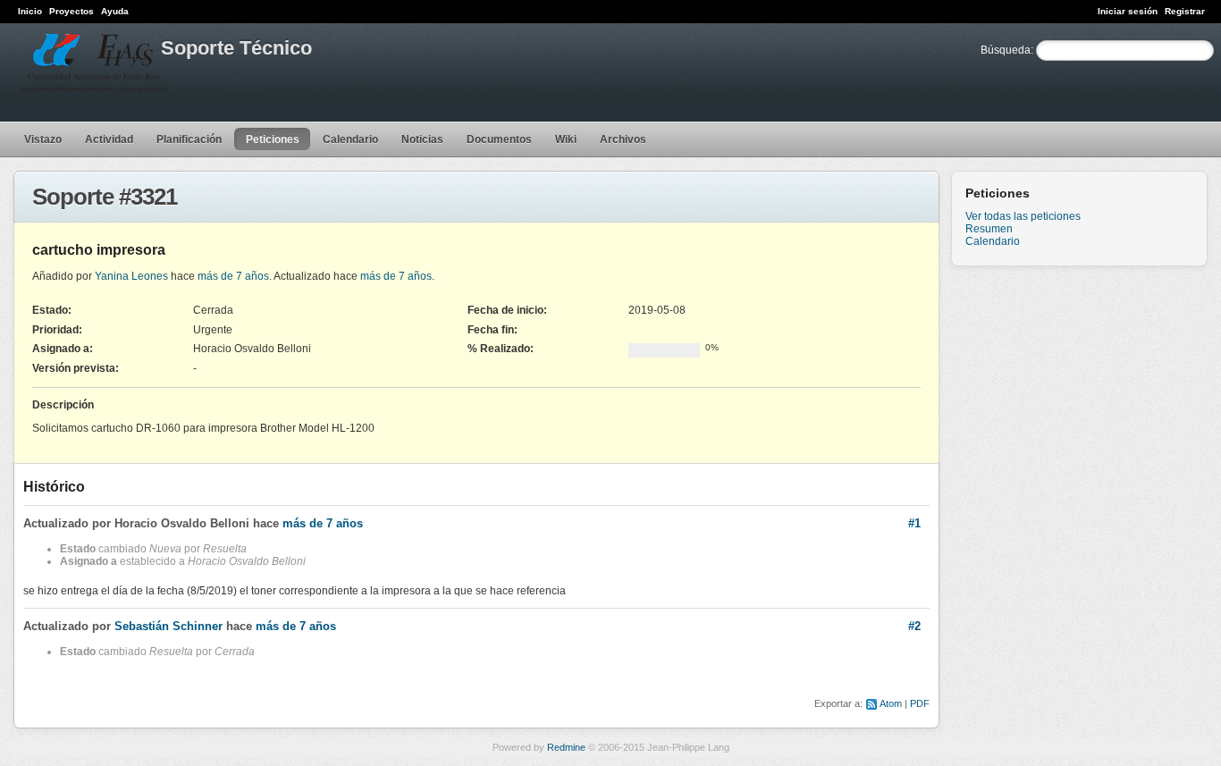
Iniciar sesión (1128, 11)
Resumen (989, 229)
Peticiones (272, 139)
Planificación (189, 139)
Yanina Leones (131, 276)
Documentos (499, 139)
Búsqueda (1006, 50)
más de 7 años (233, 276)
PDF (920, 703)
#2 (914, 626)
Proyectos (71, 11)
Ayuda (115, 11)
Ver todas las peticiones (1023, 216)
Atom (891, 703)
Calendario (350, 139)
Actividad (109, 139)
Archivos (623, 139)
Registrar (1185, 11)
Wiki (566, 139)
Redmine (566, 747)
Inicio (30, 11)
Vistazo (43, 139)
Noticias (422, 139)
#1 (914, 523)
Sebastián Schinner (168, 626)
